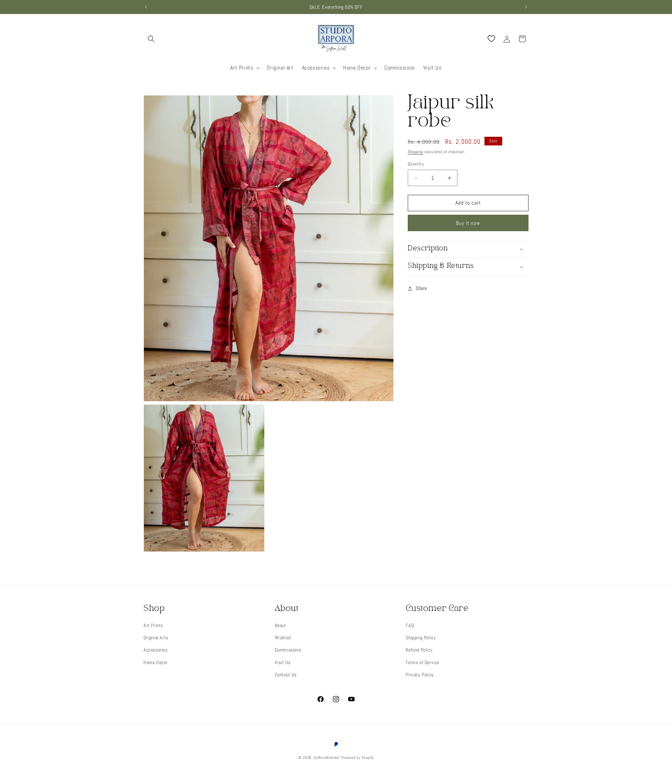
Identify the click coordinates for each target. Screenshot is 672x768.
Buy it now (468, 223)
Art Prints (153, 625)
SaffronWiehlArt (327, 757)
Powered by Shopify (357, 757)
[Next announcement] (526, 7)
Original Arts (156, 637)
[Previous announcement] (146, 7)
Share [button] (421, 288)
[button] (151, 39)
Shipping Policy (421, 637)
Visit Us (282, 662)
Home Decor (156, 662)
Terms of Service (422, 662)
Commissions (288, 650)
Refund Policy (419, 650)
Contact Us (286, 674)
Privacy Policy (420, 674)
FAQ (410, 625)
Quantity (416, 164)
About (280, 625)
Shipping (415, 152)
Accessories (156, 650)
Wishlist (283, 637)
